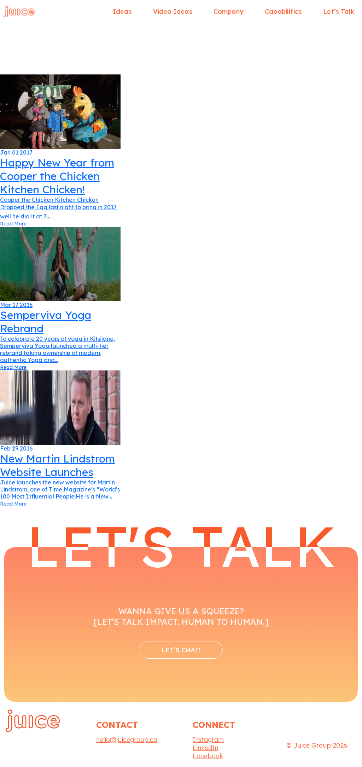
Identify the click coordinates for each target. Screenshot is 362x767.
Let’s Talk (338, 11)
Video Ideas (172, 11)
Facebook (208, 756)
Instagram (208, 740)
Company (229, 11)
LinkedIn (205, 748)
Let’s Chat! (181, 650)
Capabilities (283, 11)
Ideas (122, 11)
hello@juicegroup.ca (126, 740)
